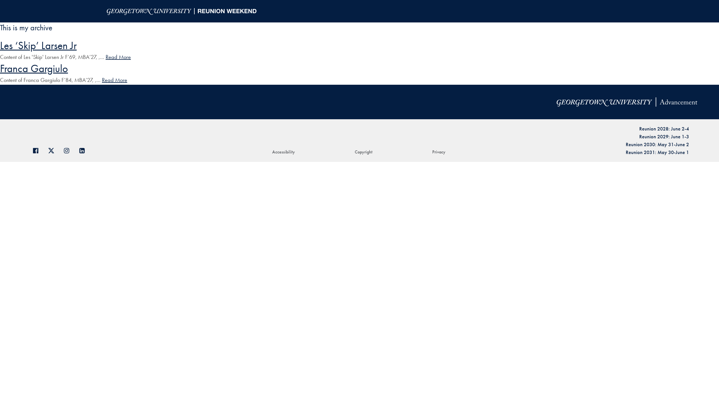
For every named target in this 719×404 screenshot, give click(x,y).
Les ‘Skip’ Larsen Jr (38, 45)
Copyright (363, 152)
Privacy (438, 152)
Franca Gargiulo (34, 68)
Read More (118, 57)
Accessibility (283, 152)
